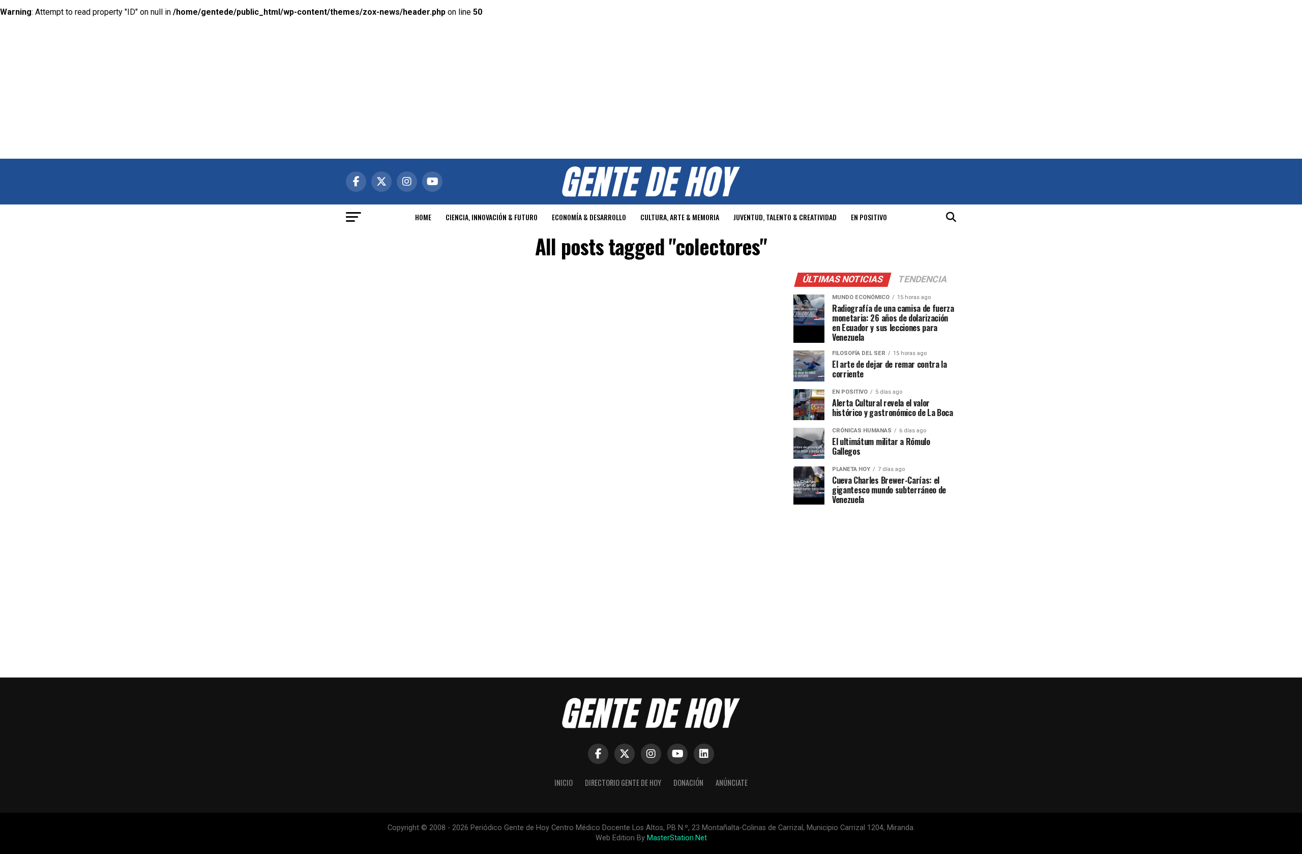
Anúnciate (732, 782)
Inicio (563, 782)
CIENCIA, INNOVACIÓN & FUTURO (492, 217)
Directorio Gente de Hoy (623, 782)
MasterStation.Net (677, 838)
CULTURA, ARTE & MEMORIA (679, 217)
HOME (423, 217)
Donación (688, 782)
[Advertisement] (651, 71)
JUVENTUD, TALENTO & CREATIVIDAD (785, 217)
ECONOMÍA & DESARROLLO (589, 217)
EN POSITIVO (869, 217)
